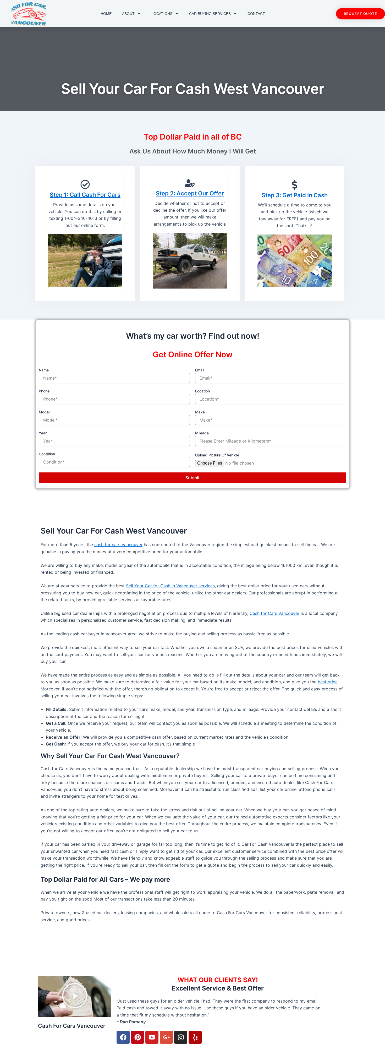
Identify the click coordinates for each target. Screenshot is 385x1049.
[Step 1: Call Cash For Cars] (85, 184)
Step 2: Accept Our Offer (190, 193)
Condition (47, 454)
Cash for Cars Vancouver (274, 613)
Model (44, 412)
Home (106, 14)
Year (43, 433)
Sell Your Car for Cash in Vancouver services (170, 585)
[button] (75, 996)
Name (44, 370)
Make (200, 412)
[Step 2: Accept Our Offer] (190, 183)
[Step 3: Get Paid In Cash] (294, 185)
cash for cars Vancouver (118, 544)
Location (202, 391)
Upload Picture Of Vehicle (217, 455)
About (128, 14)
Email (199, 370)
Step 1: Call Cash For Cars (85, 194)
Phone (44, 391)
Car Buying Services (210, 14)
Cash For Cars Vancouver (71, 1026)
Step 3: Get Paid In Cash (295, 195)
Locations (161, 14)
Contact (256, 14)
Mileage (202, 433)
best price (328, 681)
